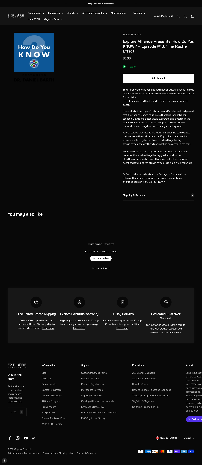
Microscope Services (92, 389)
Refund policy (14, 453)
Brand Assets (49, 407)
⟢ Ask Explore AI (163, 16)
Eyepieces (54, 13)
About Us (46, 378)
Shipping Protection (91, 395)
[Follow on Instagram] (18, 438)
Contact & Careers (51, 389)
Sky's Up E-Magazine (143, 401)
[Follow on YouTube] (26, 438)
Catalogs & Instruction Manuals (97, 401)
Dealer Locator (49, 384)
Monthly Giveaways (52, 395)
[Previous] (66, 3)
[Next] (136, 3)
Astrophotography (93, 13)
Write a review (101, 258)
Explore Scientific (132, 34)
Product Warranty (90, 378)
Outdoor (137, 13)
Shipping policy (66, 453)
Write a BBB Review (52, 424)
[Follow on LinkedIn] (34, 438)
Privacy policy (49, 453)
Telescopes (34, 13)
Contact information (86, 453)
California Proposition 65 (145, 407)
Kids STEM (34, 19)
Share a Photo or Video (54, 418)
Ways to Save (51, 19)
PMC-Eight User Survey (93, 418)
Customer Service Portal (94, 372)
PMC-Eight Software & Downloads (99, 412)
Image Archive (49, 412)
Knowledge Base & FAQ (93, 407)
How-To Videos (140, 384)
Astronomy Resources (144, 378)
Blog (44, 372)
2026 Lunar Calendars (143, 372)
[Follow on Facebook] (10, 438)
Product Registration (92, 384)
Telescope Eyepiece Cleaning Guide (150, 395)
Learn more (48, 328)
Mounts (71, 13)
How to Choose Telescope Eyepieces (151, 389)
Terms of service (31, 453)
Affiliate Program (51, 401)
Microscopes (118, 13)
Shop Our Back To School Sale (101, 4)
